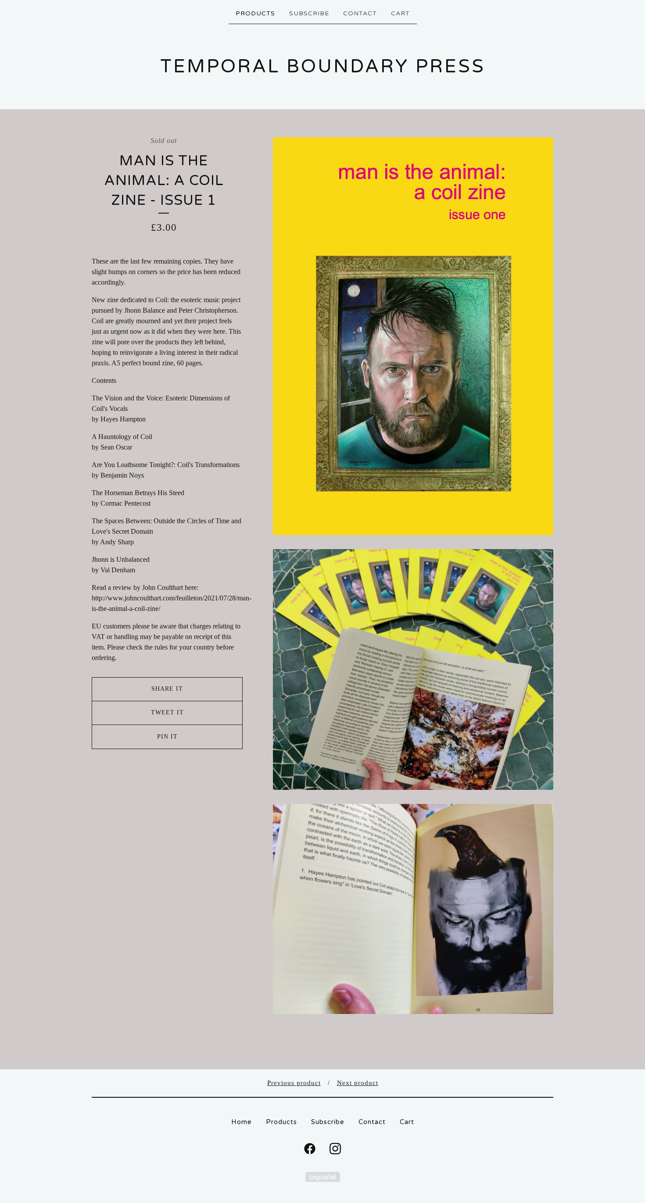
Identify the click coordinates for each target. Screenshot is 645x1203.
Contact (360, 13)
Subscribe (309, 13)
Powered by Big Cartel (322, 1177)
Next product (357, 1082)
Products (255, 13)
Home (241, 1122)
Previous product (294, 1082)
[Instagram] (335, 1148)
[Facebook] (309, 1148)
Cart (400, 13)
